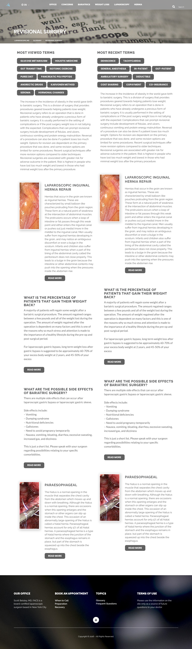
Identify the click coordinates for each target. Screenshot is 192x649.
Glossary (100, 600)
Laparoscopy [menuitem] (121, 4)
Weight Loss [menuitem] (102, 4)
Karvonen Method (63, 84)
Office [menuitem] (53, 4)
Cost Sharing (109, 84)
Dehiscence (108, 61)
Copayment (133, 84)
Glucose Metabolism (34, 61)
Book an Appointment (71, 593)
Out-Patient (163, 68)
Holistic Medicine (66, 61)
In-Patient (141, 68)
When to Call (62, 600)
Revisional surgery (53, 40)
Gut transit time (31, 68)
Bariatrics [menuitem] (84, 4)
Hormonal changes (51, 92)
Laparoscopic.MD (21, 40)
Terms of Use (147, 593)
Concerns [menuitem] (67, 4)
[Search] (172, 6)
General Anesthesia (113, 68)
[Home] (7, 4)
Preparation (61, 603)
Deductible (143, 76)
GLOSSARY (37, 40)
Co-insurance (158, 84)
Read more (55, 278)
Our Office (22, 593)
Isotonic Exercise (61, 68)
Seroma (25, 92)
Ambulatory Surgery (114, 76)
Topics (101, 593)
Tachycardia (132, 61)
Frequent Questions (106, 603)
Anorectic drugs (32, 84)
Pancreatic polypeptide (56, 76)
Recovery (60, 607)
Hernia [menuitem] (138, 4)
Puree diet (27, 76)
